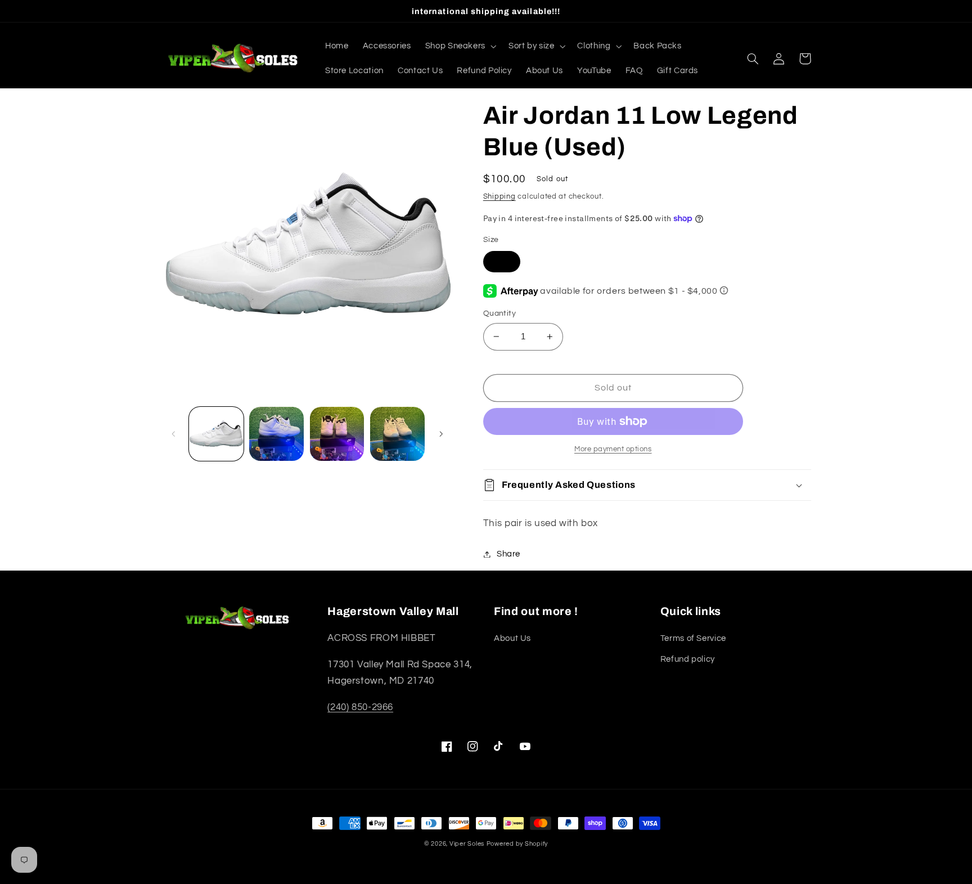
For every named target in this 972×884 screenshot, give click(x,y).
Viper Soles (466, 844)
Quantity (499, 313)
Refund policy (687, 659)
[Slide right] (441, 433)
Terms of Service (693, 638)
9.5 (502, 261)
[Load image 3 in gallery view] (337, 434)
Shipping (499, 196)
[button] (459, 46)
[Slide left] (173, 433)
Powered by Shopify (517, 844)
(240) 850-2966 (360, 707)
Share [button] (508, 554)
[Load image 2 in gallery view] (276, 434)
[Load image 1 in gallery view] (216, 434)
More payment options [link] (613, 449)
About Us (512, 638)
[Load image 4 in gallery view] (397, 434)
